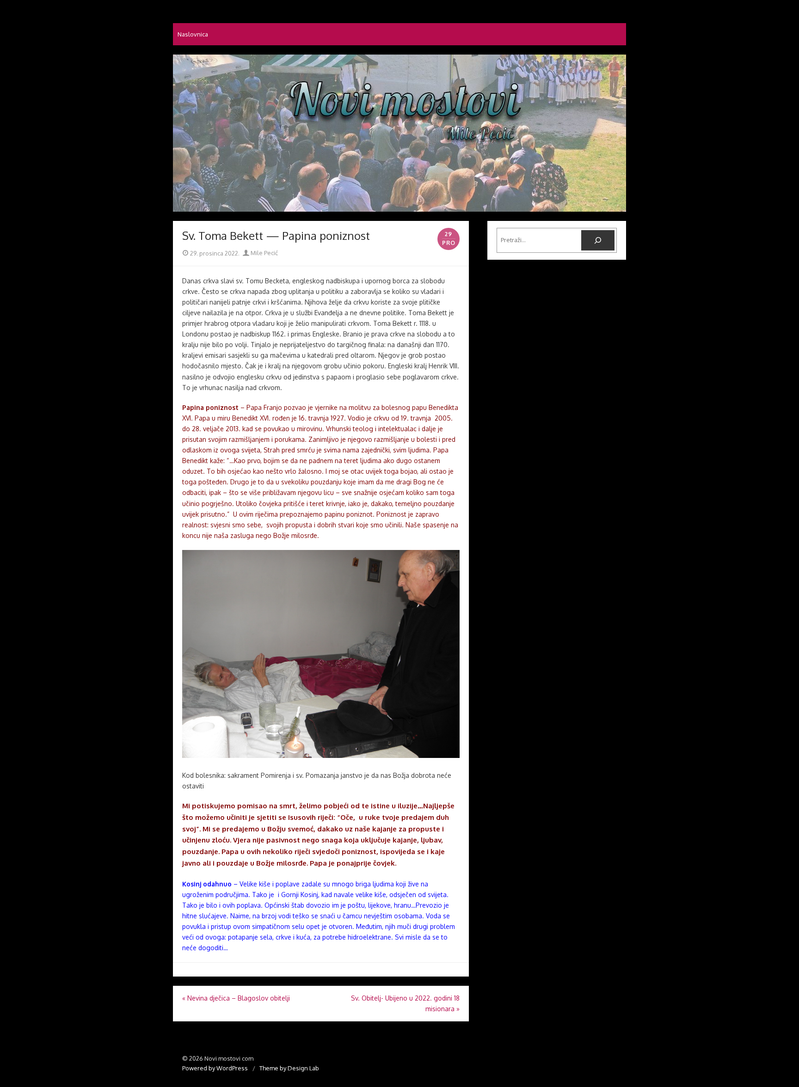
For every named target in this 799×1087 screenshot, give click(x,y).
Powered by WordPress (215, 1068)
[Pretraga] (598, 240)
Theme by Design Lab (289, 1068)
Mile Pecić (263, 252)
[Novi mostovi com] (399, 133)
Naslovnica (193, 34)
